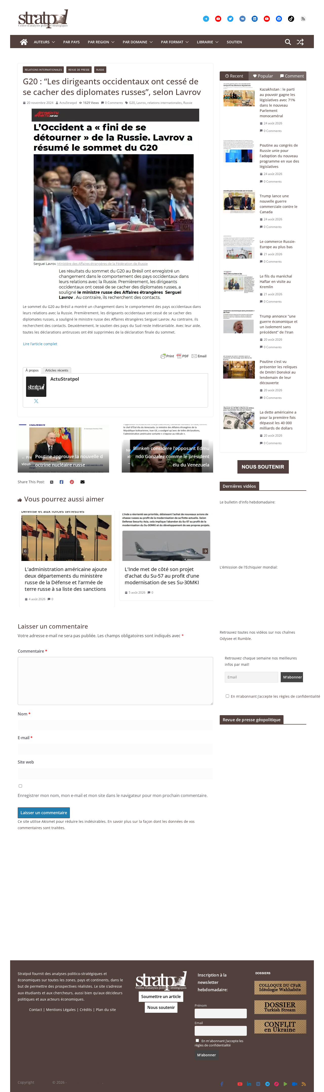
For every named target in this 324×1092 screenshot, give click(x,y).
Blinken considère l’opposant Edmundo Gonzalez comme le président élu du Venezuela (167, 456)
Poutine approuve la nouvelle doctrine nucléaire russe (62, 460)
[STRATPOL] (24, 42)
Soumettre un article (161, 996)
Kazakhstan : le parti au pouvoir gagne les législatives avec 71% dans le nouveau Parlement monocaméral (277, 102)
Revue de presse (79, 69)
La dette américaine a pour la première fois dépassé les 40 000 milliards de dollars (278, 420)
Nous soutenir (161, 1007)
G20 (132, 103)
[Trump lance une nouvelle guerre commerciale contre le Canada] (239, 201)
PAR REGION (98, 42)
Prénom (201, 1005)
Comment (294, 76)
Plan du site (106, 1009)
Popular (265, 76)
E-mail (25, 737)
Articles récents (56, 370)
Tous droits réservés (85, 1082)
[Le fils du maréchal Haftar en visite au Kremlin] (239, 281)
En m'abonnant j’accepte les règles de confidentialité (275, 696)
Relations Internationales (43, 69)
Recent (236, 76)
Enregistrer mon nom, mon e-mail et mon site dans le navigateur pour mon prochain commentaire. (113, 795)
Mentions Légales (61, 1009)
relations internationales (164, 103)
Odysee (226, 638)
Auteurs (42, 42)
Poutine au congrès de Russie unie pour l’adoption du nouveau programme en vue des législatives (279, 156)
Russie (100, 69)
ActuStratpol (68, 103)
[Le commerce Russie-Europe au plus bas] (239, 247)
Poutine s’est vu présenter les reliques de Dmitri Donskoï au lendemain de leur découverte (278, 372)
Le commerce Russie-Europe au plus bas (278, 244)
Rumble (244, 638)
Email (199, 1023)
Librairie (205, 42)
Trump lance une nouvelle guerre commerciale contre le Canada (278, 203)
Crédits (86, 1009)
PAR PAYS (71, 42)
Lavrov (141, 103)
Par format (172, 42)
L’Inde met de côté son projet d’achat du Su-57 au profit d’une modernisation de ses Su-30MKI (160, 576)
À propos (32, 370)
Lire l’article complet (40, 343)
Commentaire (32, 651)
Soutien (234, 42)
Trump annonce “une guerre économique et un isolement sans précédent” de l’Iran (278, 324)
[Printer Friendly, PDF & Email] (183, 356)
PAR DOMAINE (135, 42)
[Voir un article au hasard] (300, 42)
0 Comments (114, 103)
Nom (24, 714)
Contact (35, 1009)
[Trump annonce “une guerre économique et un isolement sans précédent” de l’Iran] (239, 321)
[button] (52, 42)
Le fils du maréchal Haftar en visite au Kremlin (276, 281)
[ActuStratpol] (36, 379)
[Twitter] (36, 401)
